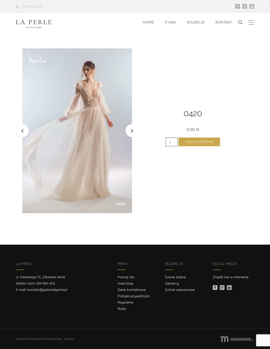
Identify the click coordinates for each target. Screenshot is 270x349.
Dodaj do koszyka (199, 141)
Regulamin (126, 302)
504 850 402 (32, 6)
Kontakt (223, 22)
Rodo (122, 309)
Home (148, 22)
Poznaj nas (126, 277)
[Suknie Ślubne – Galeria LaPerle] (33, 24)
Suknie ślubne (175, 277)
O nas (170, 22)
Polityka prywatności (134, 296)
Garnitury (172, 283)
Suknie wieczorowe (180, 290)
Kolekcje (196, 22)
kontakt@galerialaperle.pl (47, 290)
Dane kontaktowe (132, 290)
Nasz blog (125, 283)
